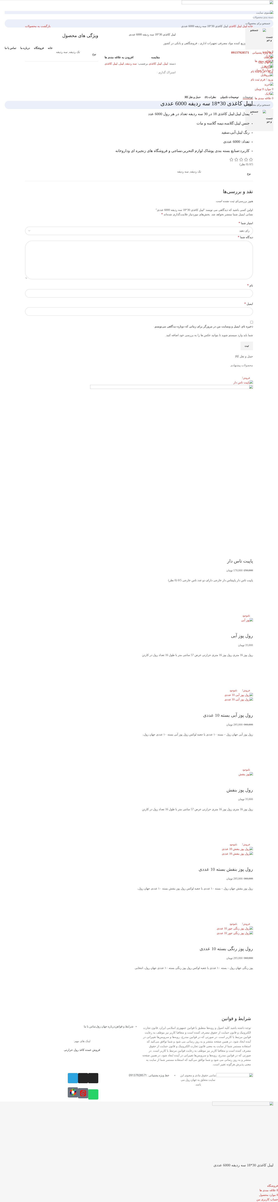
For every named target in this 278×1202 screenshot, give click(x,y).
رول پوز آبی (242, 635)
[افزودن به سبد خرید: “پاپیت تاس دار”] (248, 598)
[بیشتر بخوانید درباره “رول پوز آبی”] (248, 673)
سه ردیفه (131, 63)
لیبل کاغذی (235, 26)
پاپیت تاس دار (240, 561)
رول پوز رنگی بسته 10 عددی (226, 948)
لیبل (244, 26)
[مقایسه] (248, 553)
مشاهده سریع (248, 608)
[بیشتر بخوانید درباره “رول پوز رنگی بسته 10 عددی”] (248, 986)
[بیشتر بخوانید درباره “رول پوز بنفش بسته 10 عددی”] (248, 906)
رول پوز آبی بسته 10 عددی (228, 715)
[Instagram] (93, 1078)
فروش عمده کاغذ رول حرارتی (82, 1049)
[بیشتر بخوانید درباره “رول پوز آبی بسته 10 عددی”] (248, 752)
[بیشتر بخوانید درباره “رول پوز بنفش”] (248, 827)
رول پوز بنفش (240, 790)
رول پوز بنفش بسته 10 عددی (226, 869)
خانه (250, 26)
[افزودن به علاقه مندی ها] (248, 588)
